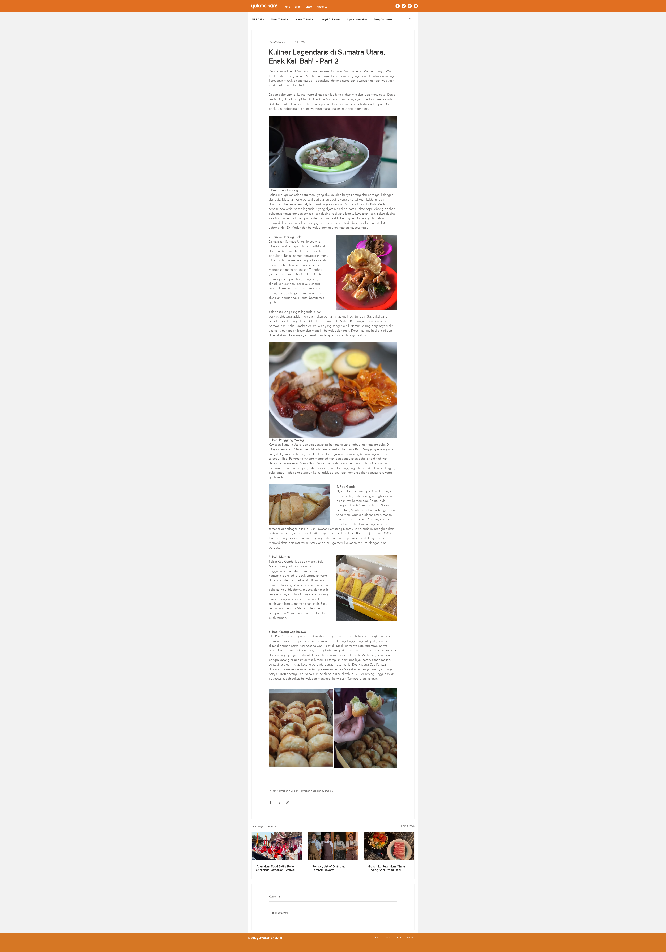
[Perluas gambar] (301, 728)
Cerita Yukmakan (305, 19)
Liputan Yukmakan (357, 19)
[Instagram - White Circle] (410, 6)
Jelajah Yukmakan (330, 19)
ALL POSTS (257, 19)
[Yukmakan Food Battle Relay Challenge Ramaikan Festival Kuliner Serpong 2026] (277, 846)
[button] (410, 19)
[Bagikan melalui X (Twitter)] (279, 802)
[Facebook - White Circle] (397, 6)
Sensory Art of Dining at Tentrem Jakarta (328, 868)
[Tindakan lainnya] (395, 42)
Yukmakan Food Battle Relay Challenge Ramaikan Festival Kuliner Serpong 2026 (275, 868)
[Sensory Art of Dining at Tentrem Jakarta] (333, 846)
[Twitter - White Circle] (404, 6)
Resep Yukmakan (383, 19)
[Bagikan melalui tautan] (287, 802)
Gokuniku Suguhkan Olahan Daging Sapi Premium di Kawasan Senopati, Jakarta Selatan (387, 868)
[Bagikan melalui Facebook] (270, 802)
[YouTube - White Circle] (416, 6)
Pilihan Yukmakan (280, 19)
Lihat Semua (408, 825)
